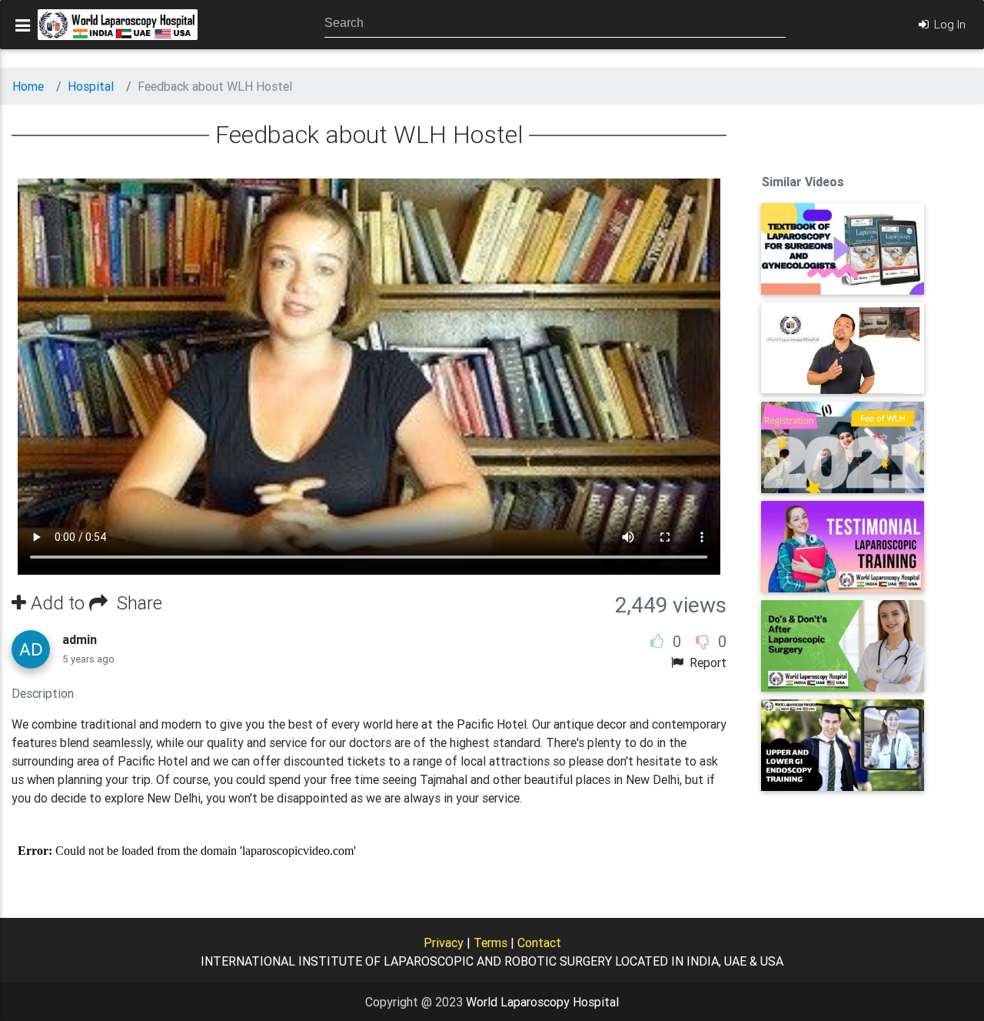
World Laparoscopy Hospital (542, 1001)
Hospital (91, 86)
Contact (539, 942)
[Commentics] (369, 851)
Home (28, 86)
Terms (490, 942)
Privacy (444, 942)
